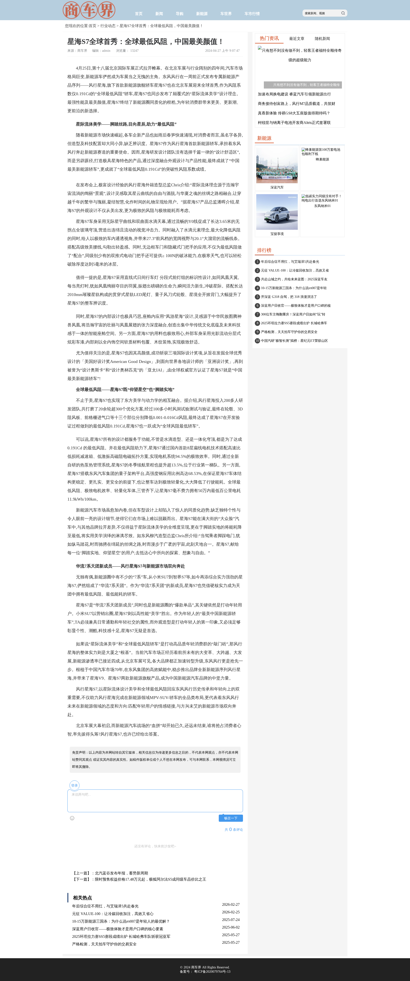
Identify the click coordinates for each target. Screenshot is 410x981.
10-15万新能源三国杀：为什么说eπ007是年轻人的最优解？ (121, 921)
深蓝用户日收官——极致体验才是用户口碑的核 (296, 305)
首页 (139, 14)
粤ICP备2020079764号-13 (212, 971)
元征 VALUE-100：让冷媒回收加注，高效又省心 (113, 914)
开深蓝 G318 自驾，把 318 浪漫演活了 (289, 297)
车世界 (226, 14)
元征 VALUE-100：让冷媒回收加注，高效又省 (295, 270)
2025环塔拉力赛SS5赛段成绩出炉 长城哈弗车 (294, 323)
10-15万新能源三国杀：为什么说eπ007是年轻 (294, 288)
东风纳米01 (322, 206)
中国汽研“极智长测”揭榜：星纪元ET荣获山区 (294, 341)
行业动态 (108, 26)
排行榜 (264, 250)
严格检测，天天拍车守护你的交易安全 (104, 944)
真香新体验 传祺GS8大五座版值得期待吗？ (294, 113)
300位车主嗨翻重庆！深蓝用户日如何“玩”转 (293, 314)
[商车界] (90, 18)
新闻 (159, 14)
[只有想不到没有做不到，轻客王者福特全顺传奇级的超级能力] (300, 60)
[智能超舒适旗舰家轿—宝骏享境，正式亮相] (277, 230)
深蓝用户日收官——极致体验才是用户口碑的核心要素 (117, 929)
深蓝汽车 (277, 187)
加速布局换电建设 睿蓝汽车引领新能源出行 (294, 94)
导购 (179, 14)
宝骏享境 (277, 234)
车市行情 (252, 14)
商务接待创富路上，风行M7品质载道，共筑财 (296, 104)
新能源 (202, 14)
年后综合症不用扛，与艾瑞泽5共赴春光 (105, 906)
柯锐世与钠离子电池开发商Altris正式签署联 (294, 123)
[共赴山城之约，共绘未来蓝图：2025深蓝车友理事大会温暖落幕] (277, 183)
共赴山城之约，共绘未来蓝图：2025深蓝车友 (294, 279)
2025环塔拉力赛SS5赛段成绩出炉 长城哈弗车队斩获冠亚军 (121, 936)
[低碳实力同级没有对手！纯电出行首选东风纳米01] (322, 200)
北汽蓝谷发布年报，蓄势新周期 (121, 873)
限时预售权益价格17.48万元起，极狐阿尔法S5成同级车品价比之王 (150, 879)
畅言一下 (231, 818)
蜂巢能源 (322, 159)
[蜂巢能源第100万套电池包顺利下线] (322, 154)
